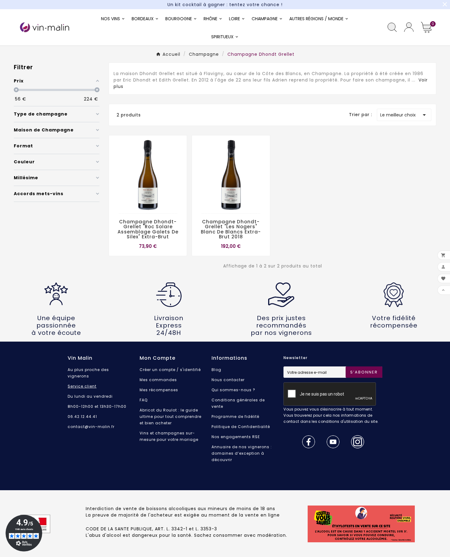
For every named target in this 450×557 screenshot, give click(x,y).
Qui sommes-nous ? (233, 389)
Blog (216, 369)
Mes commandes (158, 379)
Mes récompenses (159, 389)
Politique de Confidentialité (241, 426)
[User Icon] (409, 27)
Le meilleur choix (404, 115)
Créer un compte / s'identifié (170, 369)
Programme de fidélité (235, 416)
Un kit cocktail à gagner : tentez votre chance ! (225, 5)
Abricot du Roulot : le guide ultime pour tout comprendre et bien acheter (170, 416)
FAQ (144, 400)
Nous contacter (228, 379)
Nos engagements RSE (236, 436)
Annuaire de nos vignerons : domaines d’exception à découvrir (242, 453)
